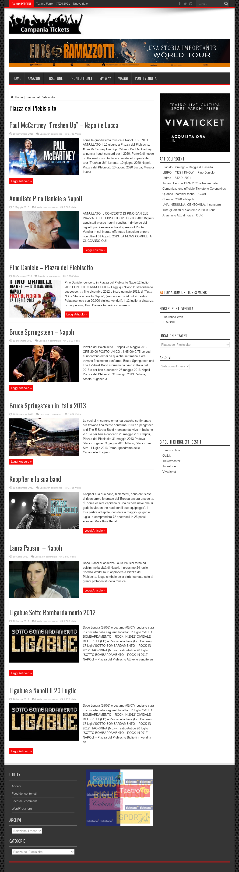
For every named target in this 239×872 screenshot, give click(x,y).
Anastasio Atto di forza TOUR (182, 215)
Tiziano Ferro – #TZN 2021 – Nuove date (190, 183)
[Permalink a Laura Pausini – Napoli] (44, 597)
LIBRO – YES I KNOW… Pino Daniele (188, 172)
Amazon (34, 78)
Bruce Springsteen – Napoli (41, 332)
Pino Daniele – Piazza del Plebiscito (51, 267)
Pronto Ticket (81, 78)
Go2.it (166, 455)
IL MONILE (170, 322)
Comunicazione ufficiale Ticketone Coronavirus (66, 3)
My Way (105, 78)
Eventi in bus (171, 450)
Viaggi (123, 78)
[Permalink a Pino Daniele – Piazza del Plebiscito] (35, 316)
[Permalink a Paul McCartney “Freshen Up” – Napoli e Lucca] (44, 174)
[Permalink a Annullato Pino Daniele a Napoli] (44, 247)
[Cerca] (226, 3)
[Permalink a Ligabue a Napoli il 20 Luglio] (44, 739)
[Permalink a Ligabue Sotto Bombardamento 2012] (44, 661)
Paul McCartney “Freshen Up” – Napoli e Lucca (63, 125)
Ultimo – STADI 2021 (176, 178)
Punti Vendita (146, 78)
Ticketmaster (171, 461)
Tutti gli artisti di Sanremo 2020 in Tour (188, 210)
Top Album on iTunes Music (185, 292)
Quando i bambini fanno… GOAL (184, 194)
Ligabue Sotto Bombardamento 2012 (52, 612)
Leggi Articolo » (21, 181)
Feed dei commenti (25, 801)
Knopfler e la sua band (35, 479)
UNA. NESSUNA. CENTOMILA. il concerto (191, 204)
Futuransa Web (172, 317)
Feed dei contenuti (24, 793)
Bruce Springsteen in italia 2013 (47, 405)
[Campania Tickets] (46, 31)
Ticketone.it (170, 466)
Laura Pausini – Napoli (35, 548)
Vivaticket (169, 471)
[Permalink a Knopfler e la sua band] (44, 528)
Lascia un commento (51, 134)
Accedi (16, 786)
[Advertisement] (195, 406)
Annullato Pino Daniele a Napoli (45, 198)
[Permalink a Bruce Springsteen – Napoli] (44, 381)
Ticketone (55, 78)
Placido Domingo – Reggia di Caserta (187, 167)
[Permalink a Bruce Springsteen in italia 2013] (44, 454)
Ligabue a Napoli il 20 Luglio (43, 690)
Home (17, 78)
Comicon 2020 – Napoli (178, 199)
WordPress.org (22, 808)
